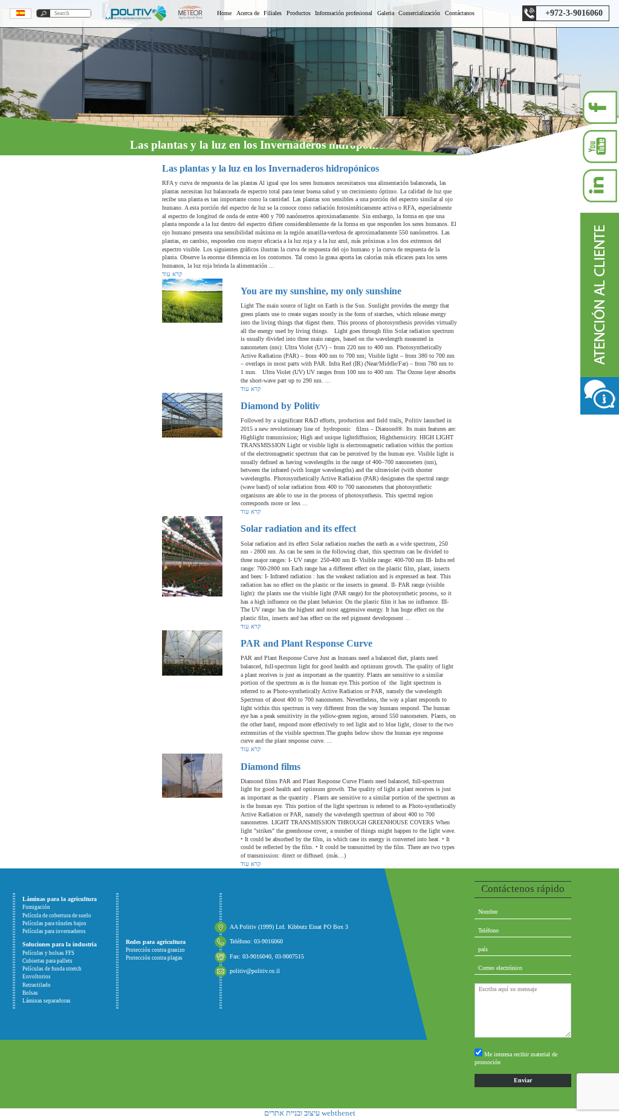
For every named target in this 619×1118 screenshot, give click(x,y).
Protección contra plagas (154, 958)
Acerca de (247, 13)
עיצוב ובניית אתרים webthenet (309, 1112)
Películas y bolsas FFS (48, 953)
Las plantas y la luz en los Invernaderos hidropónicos (270, 168)
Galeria (385, 13)
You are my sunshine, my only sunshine (321, 291)
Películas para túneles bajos (54, 923)
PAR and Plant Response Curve (306, 643)
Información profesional (343, 13)
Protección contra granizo (155, 950)
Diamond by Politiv (280, 406)
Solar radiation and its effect (298, 528)
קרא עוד (172, 274)
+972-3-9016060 (574, 13)
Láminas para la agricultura (59, 899)
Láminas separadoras (46, 1001)
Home (224, 13)
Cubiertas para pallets (47, 961)
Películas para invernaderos (54, 931)
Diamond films (270, 766)
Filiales (273, 13)
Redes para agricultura (156, 942)
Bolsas (30, 993)
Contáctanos (460, 13)
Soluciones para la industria (59, 944)
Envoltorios (36, 977)
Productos (299, 13)
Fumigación (36, 907)
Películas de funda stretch (52, 969)
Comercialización (419, 13)
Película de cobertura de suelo (56, 916)
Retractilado (36, 985)
